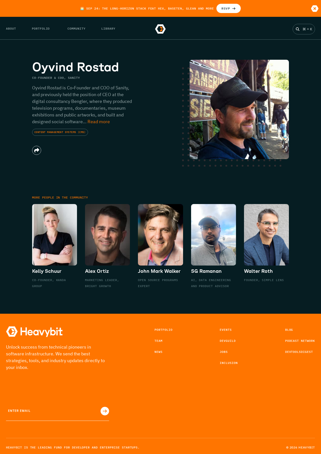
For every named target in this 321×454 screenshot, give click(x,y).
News (158, 352)
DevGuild (228, 341)
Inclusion (229, 363)
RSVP (225, 8)
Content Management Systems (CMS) (60, 132)
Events (226, 330)
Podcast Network (300, 341)
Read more (99, 121)
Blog (289, 330)
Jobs (224, 352)
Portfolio (163, 330)
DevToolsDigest (299, 352)
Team (158, 341)
